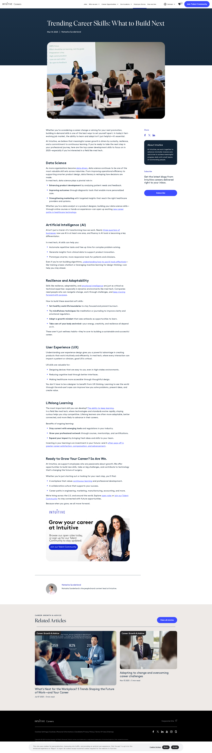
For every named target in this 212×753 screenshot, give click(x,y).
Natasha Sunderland (71, 584)
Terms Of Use (100, 731)
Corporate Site (168, 721)
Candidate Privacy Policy (84, 731)
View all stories (167, 620)
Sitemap (110, 731)
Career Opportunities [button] (109, 4)
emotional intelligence (92, 285)
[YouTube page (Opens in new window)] (167, 731)
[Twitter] (149, 135)
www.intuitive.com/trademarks (46, 741)
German (170, 4)
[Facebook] (145, 135)
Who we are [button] (93, 4)
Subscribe (160, 193)
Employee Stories (140, 4)
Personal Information (65, 731)
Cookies (52, 731)
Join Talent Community (197, 4)
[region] (106, 747)
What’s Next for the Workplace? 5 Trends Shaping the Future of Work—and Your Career (74, 690)
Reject (166, 747)
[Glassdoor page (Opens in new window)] (176, 731)
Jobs (85, 4)
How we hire (151, 4)
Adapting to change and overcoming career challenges (144, 674)
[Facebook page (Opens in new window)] (153, 731)
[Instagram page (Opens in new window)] (171, 731)
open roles (107, 495)
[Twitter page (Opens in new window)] (158, 731)
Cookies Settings (41, 731)
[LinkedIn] (153, 135)
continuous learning (82, 480)
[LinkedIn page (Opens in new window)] (162, 731)
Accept (175, 747)
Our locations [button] (125, 4)
